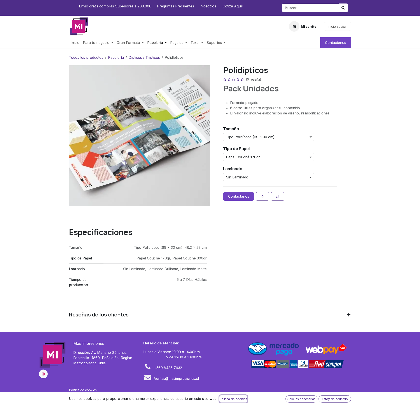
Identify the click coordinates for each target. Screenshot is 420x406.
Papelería (116, 57)
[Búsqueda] (343, 7)
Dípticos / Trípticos (144, 57)
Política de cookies (83, 390)
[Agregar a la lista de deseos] (262, 196)
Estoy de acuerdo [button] (335, 399)
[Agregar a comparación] (277, 196)
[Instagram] (43, 374)
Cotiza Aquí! (233, 6)
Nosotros (208, 6)
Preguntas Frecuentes (175, 6)
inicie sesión (337, 26)
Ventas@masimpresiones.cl (176, 378)
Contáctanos (238, 196)
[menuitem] (75, 42)
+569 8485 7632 (168, 368)
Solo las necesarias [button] (301, 399)
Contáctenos (335, 42)
